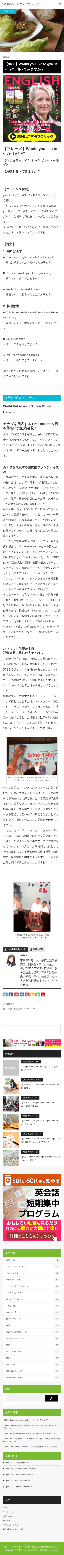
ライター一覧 (8, 1512)
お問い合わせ (32, 1260)
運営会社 (6, 1521)
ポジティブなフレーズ (32, 1299)
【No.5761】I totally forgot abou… (18, 1463)
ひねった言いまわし (32, 1280)
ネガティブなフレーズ (32, 1293)
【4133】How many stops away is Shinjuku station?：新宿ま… (40, 1158)
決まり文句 (32, 1364)
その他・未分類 (32, 1273)
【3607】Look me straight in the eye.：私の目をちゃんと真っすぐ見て (30, 1433)
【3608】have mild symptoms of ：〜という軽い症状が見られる (27, 1420)
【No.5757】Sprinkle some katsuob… (19, 1487)
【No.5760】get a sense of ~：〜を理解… (21, 1468)
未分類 (32, 1358)
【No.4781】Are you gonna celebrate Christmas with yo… (37, 1104)
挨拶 (32, 1345)
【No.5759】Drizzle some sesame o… (20, 1475)
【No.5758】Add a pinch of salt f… (18, 1481)
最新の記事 (38, 949)
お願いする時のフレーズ (32, 1080)
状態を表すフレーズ (30, 1116)
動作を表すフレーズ (30, 1098)
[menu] (59, 4)
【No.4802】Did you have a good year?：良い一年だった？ (41, 1122)
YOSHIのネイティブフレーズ (20, 4)
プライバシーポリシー (11, 1525)
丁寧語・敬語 (8, 11)
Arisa (15, 1004)
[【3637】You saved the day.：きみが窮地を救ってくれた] (46, 1029)
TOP (5, 1508)
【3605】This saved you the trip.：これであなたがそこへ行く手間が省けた (31, 1446)
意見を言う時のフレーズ (32, 1338)
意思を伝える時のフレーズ (32, 1332)
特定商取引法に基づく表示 (13, 1529)
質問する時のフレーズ (27, 1009)
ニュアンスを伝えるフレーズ (32, 1286)
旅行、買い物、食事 (32, 1351)
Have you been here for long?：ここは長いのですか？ (40, 1068)
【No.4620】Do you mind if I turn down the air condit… (40, 1086)
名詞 (32, 1325)
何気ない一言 (32, 1312)
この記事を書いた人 (16, 949)
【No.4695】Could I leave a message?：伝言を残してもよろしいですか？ (40, 1140)
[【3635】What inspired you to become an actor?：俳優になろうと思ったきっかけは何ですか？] (17, 1029)
